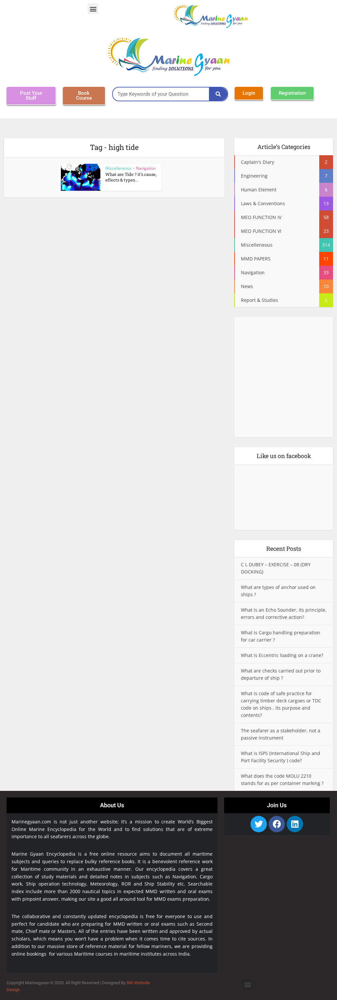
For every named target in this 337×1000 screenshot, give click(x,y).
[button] (93, 8)
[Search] (218, 94)
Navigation (146, 168)
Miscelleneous (118, 168)
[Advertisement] (283, 379)
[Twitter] (258, 824)
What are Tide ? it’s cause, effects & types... (131, 177)
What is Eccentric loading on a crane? (282, 655)
